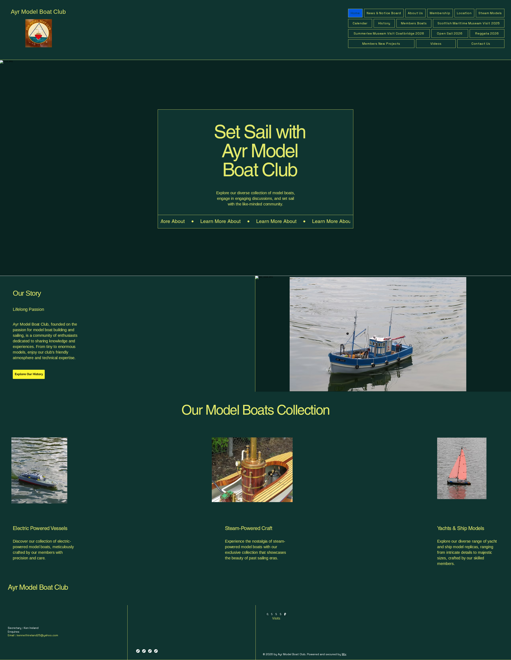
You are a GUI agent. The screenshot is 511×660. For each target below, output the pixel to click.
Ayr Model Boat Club (38, 11)
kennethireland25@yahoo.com (37, 635)
